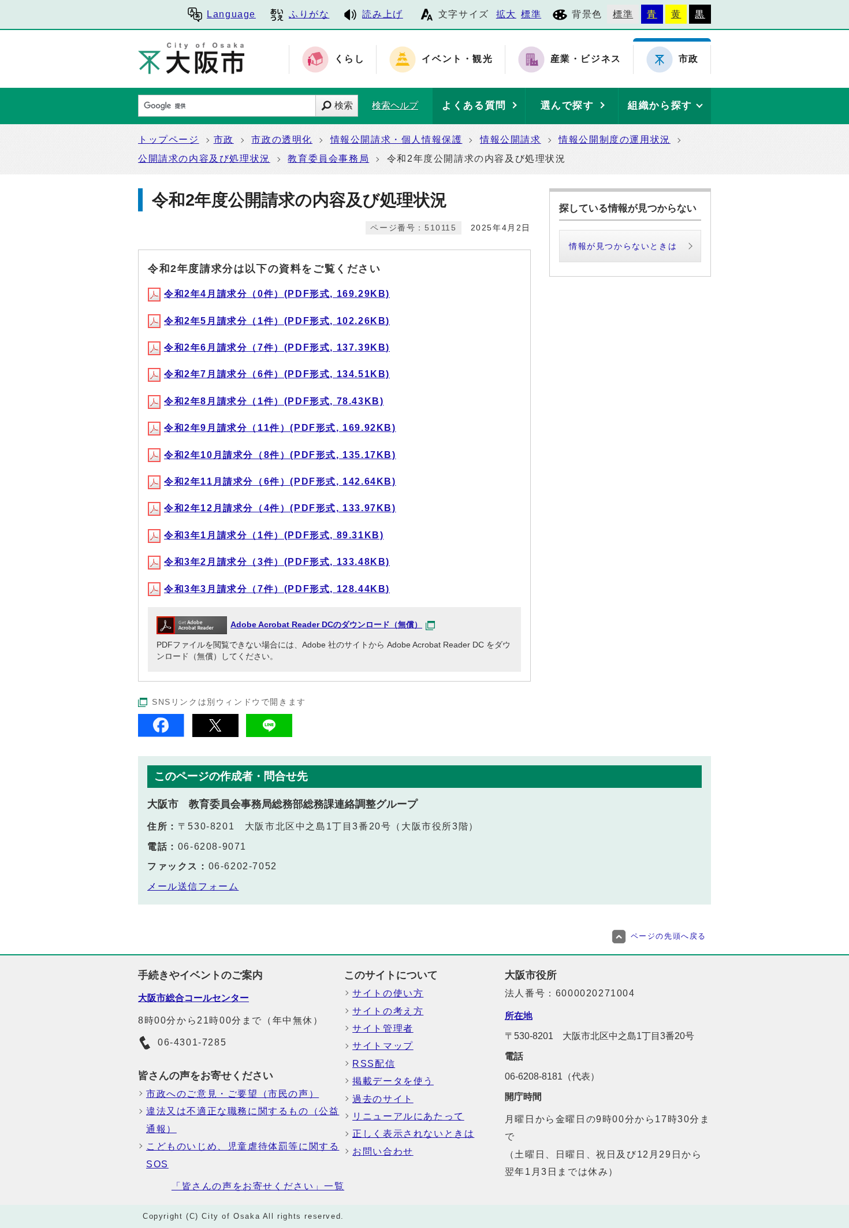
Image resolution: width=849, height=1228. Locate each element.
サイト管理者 (383, 1028)
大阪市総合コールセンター (193, 998)
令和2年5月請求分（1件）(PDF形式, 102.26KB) (277, 321)
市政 (224, 139)
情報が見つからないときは (623, 246)
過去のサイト (383, 1099)
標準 (531, 14)
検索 (343, 105)
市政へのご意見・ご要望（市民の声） (232, 1094)
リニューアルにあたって (408, 1116)
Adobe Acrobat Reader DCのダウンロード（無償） (326, 624)
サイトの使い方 (387, 993)
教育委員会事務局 (328, 158)
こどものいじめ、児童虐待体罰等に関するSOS (242, 1155)
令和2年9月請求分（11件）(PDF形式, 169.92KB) (280, 428)
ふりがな (309, 14)
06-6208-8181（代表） (552, 1076)
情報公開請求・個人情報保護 (396, 139)
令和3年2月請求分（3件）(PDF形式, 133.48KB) (277, 562)
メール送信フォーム (193, 886)
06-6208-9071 (212, 846)
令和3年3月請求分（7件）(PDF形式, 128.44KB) (277, 589)
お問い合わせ (383, 1151)
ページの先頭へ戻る (668, 936)
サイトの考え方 (387, 1011)
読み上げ (382, 14)
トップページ (168, 139)
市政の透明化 (281, 139)
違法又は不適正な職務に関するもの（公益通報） (242, 1119)
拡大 (506, 14)
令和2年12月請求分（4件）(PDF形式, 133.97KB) (280, 508)
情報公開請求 (510, 139)
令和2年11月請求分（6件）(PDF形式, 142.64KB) (280, 481)
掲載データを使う (393, 1081)
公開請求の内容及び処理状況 (204, 158)
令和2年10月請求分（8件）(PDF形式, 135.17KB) (280, 455)
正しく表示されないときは (413, 1133)
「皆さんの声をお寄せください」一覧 (258, 1186)
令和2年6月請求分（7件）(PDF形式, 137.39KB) (277, 347)
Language (231, 14)
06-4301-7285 (192, 1042)
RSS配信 (373, 1064)
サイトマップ (383, 1046)
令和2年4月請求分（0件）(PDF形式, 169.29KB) (277, 294)
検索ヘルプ (395, 105)
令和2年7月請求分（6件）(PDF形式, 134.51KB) (277, 374)
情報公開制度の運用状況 (614, 139)
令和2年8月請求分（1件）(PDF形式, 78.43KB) (273, 401)
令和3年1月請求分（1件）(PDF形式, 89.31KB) (273, 535)
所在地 (519, 1016)
